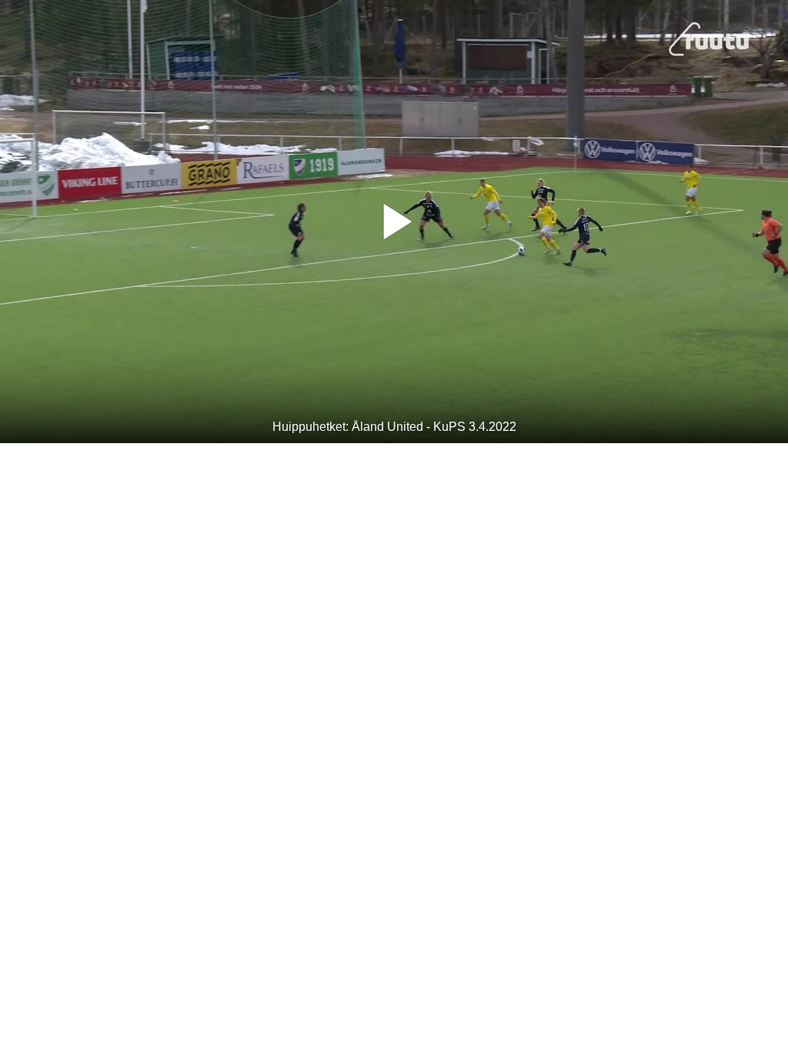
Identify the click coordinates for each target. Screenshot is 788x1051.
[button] (394, 221)
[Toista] (394, 221)
